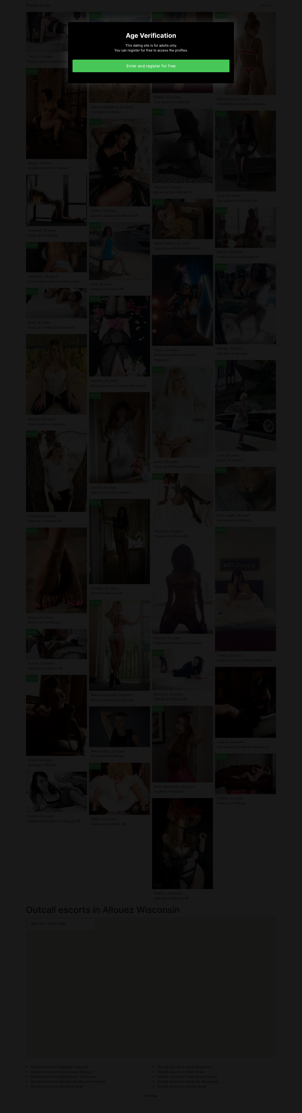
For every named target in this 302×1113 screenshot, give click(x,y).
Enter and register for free (151, 66)
